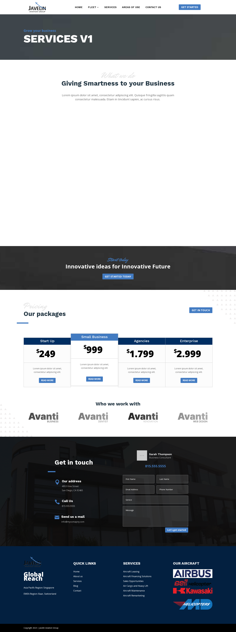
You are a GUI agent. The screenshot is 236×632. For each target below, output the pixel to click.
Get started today (118, 276)
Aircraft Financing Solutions (137, 576)
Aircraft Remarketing (134, 595)
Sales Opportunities (133, 581)
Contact (77, 590)
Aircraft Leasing (131, 571)
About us (78, 576)
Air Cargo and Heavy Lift (135, 585)
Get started (189, 7)
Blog (75, 585)
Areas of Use (131, 7)
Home (78, 7)
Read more (47, 380)
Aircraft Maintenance (134, 590)
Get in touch (201, 310)
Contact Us (153, 7)
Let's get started (176, 529)
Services (110, 7)
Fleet (92, 7)
